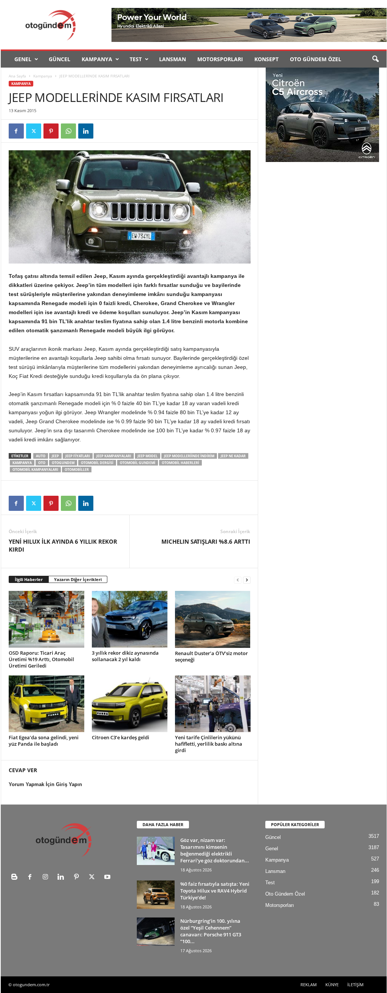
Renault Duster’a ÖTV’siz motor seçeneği (211, 656)
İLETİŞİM (355, 984)
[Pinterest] (51, 131)
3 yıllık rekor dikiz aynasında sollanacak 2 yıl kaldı (125, 656)
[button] (375, 59)
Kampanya (97, 59)
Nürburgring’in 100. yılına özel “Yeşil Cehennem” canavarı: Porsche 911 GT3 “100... (210, 931)
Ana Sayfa (17, 76)
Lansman (172, 59)
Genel (22, 59)
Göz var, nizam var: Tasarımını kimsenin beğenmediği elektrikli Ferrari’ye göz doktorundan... (214, 850)
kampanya (22, 462)
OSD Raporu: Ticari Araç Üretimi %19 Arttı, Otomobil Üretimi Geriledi (41, 659)
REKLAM (308, 984)
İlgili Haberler (29, 579)
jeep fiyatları (77, 455)
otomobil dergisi (97, 462)
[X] (33, 131)
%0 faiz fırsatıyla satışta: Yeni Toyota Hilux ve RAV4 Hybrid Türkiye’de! (214, 890)
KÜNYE (332, 984)
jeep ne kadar (233, 455)
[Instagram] (47, 877)
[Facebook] (16, 131)
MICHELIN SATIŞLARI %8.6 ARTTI (205, 541)
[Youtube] (108, 877)
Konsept (266, 59)
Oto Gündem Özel (315, 59)
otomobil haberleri (180, 462)
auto (40, 455)
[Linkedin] (85, 131)
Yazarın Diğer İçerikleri (78, 579)
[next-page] (247, 580)
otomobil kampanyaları (35, 469)
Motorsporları (220, 59)
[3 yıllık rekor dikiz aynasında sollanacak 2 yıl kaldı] (129, 619)
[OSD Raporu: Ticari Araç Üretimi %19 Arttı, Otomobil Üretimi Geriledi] (46, 619)
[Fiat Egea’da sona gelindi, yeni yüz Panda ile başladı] (46, 703)
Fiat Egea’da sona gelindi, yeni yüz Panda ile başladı (44, 740)
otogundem (63, 462)
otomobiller (77, 469)
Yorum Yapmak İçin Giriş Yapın (45, 784)
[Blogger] (16, 877)
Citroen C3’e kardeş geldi (120, 737)
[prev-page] (237, 580)
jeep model (148, 455)
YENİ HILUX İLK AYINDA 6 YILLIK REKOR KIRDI (63, 545)
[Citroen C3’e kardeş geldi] (129, 703)
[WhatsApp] (68, 131)
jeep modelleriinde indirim (189, 455)
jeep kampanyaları (113, 455)
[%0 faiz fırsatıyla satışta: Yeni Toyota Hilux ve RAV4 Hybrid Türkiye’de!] (156, 894)
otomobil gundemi (137, 462)
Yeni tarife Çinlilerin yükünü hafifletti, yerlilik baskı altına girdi (208, 744)
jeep (55, 455)
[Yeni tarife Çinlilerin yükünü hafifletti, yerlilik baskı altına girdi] (213, 703)
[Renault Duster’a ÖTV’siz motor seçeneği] (213, 619)
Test (136, 59)
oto (41, 462)
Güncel (59, 59)
